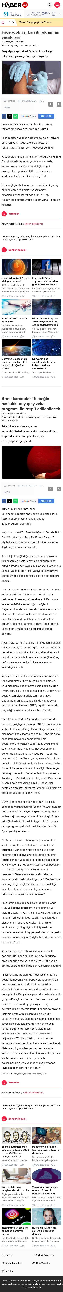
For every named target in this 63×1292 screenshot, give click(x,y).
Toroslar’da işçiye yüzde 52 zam (35, 22)
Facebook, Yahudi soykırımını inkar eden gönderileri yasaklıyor (45, 281)
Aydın (14, 1074)
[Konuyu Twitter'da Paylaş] (9, 116)
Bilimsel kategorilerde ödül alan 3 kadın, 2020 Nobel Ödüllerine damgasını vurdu (15, 1151)
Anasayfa (8, 42)
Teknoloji (20, 42)
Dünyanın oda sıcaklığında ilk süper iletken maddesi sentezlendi (44, 363)
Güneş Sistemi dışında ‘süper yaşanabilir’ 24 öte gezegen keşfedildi (45, 321)
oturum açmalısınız (33, 223)
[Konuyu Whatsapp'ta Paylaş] (15, 116)
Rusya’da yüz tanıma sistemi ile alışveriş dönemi (44, 1231)
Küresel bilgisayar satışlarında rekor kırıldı (15, 1189)
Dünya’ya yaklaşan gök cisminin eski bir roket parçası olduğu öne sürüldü (15, 363)
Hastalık (27, 1074)
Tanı (34, 1074)
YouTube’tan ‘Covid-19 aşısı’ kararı (14, 320)
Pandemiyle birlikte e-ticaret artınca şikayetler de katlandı (46, 1150)
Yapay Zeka (42, 1074)
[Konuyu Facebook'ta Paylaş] (4, 116)
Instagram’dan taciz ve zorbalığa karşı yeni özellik (15, 1231)
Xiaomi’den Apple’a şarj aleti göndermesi (15, 279)
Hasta (20, 1074)
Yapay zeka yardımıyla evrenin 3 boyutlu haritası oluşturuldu (45, 1190)
